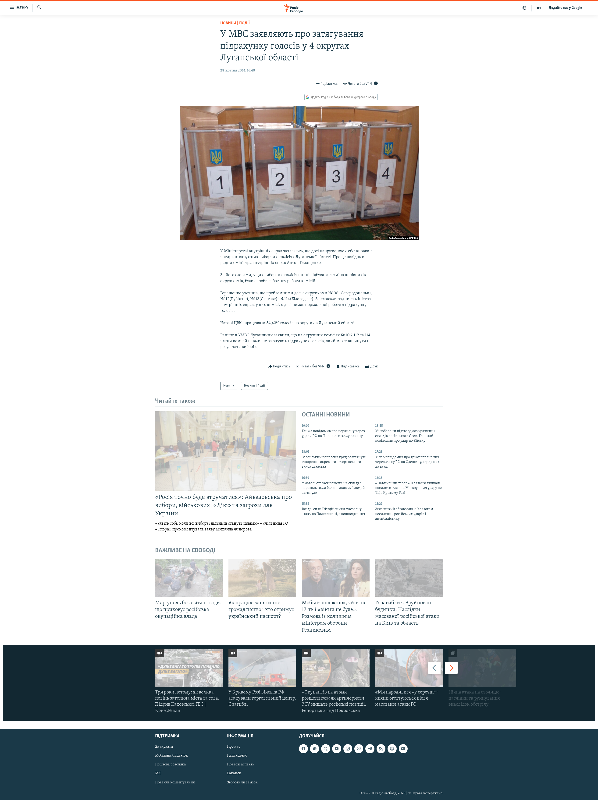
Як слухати (164, 747)
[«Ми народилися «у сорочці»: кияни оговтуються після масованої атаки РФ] (409, 668)
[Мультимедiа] (539, 8)
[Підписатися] (403, 748)
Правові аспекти (241, 764)
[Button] (327, 84)
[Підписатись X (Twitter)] (325, 748)
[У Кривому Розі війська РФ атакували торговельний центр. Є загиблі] (262, 668)
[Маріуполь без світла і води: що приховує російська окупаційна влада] (189, 578)
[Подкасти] (524, 8)
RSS (158, 773)
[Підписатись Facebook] (303, 748)
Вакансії (234, 773)
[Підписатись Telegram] (369, 748)
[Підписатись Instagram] (347, 748)
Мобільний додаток (171, 755)
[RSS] (381, 748)
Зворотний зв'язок (242, 782)
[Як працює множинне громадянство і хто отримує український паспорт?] (262, 578)
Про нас (233, 747)
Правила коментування (175, 782)
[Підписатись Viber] (358, 748)
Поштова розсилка (170, 764)
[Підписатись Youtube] (336, 748)
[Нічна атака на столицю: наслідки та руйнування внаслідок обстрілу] (482, 668)
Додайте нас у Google (565, 8)
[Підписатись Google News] (314, 748)
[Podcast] (392, 748)
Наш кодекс (237, 755)
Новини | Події (235, 23)
